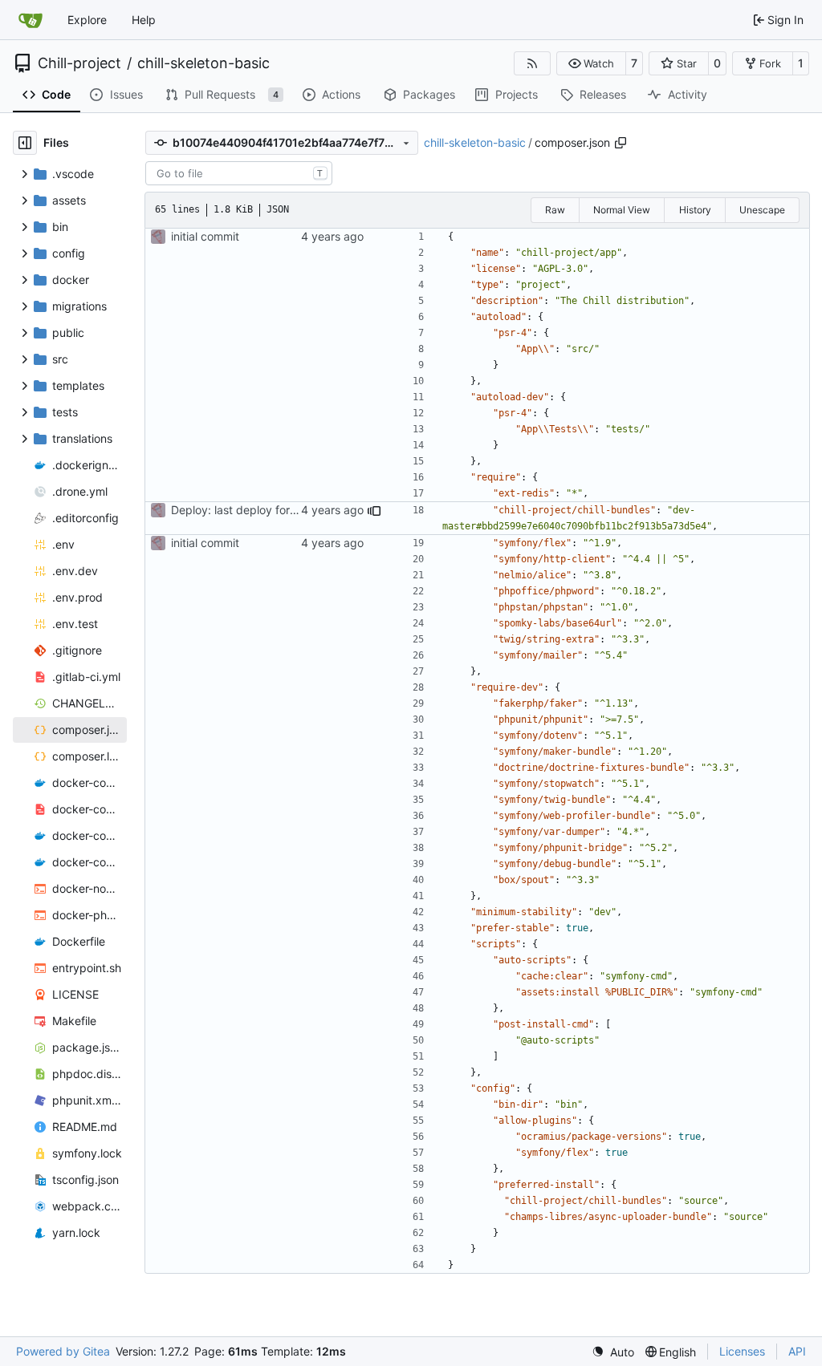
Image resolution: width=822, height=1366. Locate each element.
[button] (591, 63)
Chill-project (79, 63)
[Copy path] (620, 142)
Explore (87, 19)
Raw (555, 210)
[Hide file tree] (25, 143)
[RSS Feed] (532, 63)
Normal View (621, 210)
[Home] (30, 20)
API (797, 1351)
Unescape (762, 210)
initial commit (205, 236)
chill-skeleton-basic (203, 63)
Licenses (742, 1351)
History (695, 210)
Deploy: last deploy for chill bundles (264, 510)
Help (144, 19)
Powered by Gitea (63, 1351)
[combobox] (238, 173)
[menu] (613, 1352)
